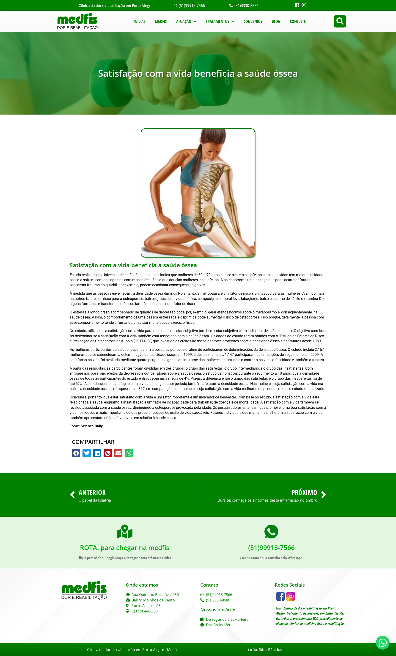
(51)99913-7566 (271, 547)
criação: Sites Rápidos (263, 649)
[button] (340, 21)
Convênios (253, 21)
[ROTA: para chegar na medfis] (125, 531)
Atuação (183, 21)
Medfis (161, 21)
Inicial (139, 21)
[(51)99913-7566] (271, 531)
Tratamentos (217, 21)
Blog (276, 21)
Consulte (298, 21)
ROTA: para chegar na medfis (124, 547)
